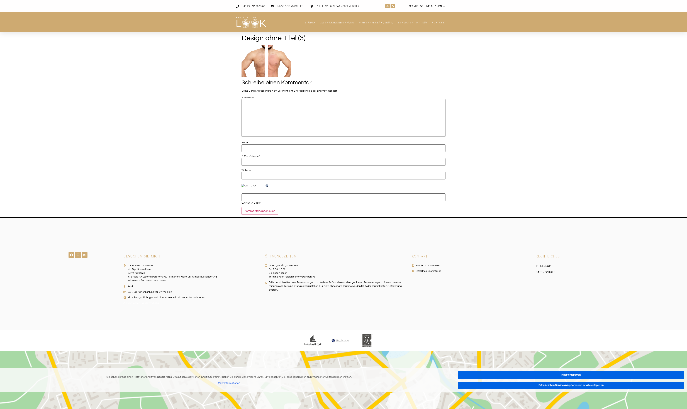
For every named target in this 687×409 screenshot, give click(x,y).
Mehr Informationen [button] (229, 383)
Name (246, 142)
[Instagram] (387, 6)
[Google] (393, 6)
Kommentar (249, 97)
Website (246, 170)
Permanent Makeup (413, 22)
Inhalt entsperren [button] (571, 375)
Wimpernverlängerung (376, 22)
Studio (310, 22)
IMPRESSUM (544, 266)
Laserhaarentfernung (337, 22)
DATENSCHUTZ (545, 272)
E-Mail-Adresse (251, 156)
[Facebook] (71, 255)
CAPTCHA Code (251, 203)
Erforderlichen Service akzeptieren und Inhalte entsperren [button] (571, 385)
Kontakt (438, 22)
